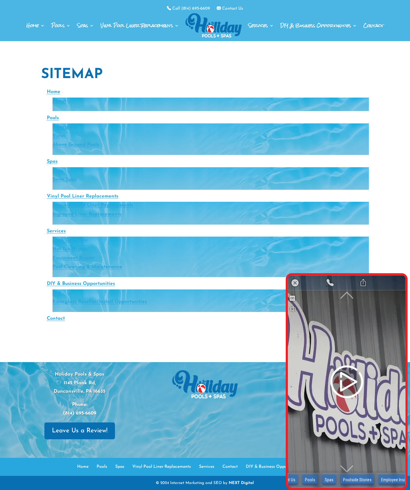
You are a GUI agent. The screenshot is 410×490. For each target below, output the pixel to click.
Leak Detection (70, 240)
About (59, 101)
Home (32, 25)
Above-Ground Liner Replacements (93, 205)
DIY (57, 293)
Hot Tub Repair (70, 249)
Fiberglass (65, 127)
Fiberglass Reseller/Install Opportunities (100, 301)
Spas (82, 25)
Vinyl (59, 136)
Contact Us (232, 8)
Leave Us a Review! (79, 431)
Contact (373, 25)
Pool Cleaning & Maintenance (87, 267)
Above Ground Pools (76, 144)
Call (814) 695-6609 (190, 8)
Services (258, 25)
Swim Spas (65, 179)
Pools (58, 25)
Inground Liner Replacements (87, 214)
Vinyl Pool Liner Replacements (137, 25)
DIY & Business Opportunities (315, 25)
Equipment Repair (74, 258)
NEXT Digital (241, 483)
